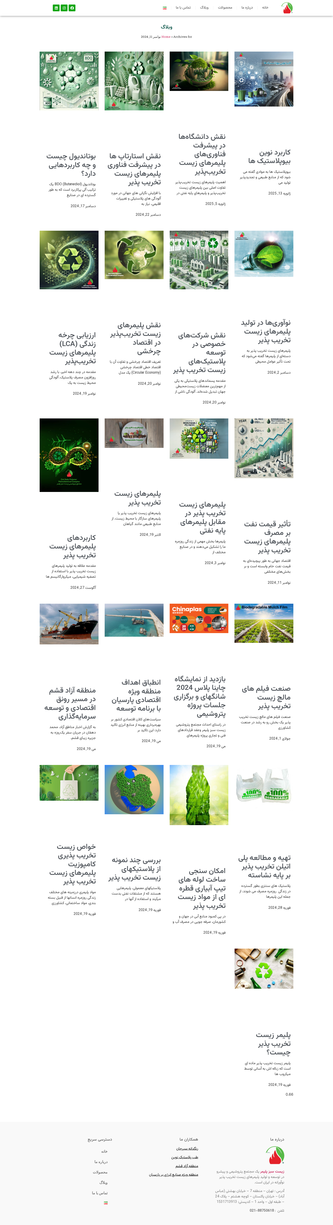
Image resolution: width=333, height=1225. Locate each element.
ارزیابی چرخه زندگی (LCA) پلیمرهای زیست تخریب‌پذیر (72, 348)
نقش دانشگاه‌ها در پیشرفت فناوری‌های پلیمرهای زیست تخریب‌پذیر (202, 154)
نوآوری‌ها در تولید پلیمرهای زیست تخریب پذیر (266, 331)
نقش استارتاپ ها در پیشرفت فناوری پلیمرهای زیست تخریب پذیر (134, 169)
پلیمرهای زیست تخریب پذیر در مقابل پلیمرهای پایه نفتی (202, 518)
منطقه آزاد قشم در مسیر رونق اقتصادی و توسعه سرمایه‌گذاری (70, 703)
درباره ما (247, 8)
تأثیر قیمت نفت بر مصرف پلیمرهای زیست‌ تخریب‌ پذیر (267, 537)
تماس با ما (183, 8)
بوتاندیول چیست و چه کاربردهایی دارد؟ (71, 165)
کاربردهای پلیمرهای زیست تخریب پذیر (72, 546)
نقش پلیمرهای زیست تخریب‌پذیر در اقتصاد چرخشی (135, 338)
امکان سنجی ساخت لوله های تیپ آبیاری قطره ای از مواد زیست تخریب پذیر (202, 889)
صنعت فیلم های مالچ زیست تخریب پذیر (266, 697)
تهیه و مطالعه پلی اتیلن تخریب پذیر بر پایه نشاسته (264, 866)
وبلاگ (204, 8)
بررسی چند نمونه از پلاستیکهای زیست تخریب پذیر (134, 869)
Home (166, 37)
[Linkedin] (56, 8)
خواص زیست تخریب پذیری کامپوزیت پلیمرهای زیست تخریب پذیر (72, 864)
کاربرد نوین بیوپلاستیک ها (269, 157)
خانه (265, 8)
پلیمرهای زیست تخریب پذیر (137, 498)
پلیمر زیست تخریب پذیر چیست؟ (273, 1044)
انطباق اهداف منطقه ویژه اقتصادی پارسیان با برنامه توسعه (136, 696)
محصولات (225, 8)
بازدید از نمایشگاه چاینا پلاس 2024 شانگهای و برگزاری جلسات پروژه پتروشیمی (200, 697)
